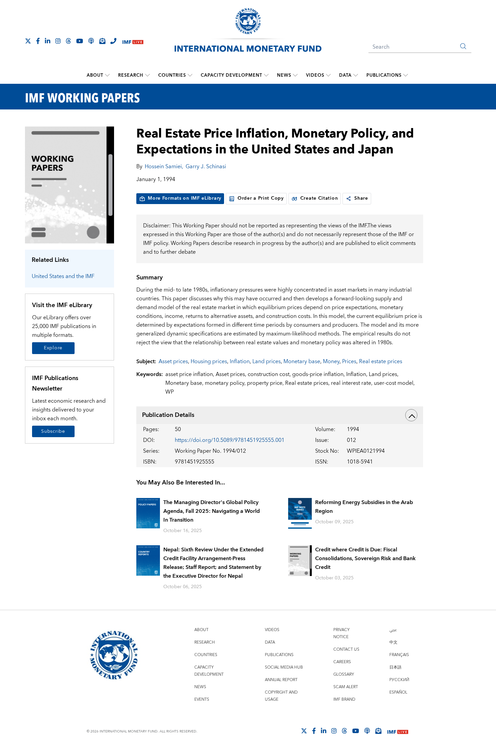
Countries (172, 75)
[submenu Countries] (190, 75)
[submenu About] (107, 75)
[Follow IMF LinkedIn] (47, 41)
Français (399, 654)
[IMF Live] (132, 41)
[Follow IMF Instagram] (58, 41)
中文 (393, 642)
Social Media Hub (284, 667)
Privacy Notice (341, 633)
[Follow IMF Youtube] (79, 41)
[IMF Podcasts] (367, 731)
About (95, 75)
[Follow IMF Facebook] (38, 41)
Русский (399, 679)
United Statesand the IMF (63, 276)
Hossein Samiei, (164, 166)
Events (201, 699)
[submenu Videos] (328, 75)
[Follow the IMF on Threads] (68, 41)
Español (398, 692)
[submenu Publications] (406, 75)
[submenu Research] (147, 75)
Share (361, 198)
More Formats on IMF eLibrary (184, 198)
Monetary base (301, 361)
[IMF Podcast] (91, 41)
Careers (342, 662)
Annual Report (281, 679)
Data (345, 75)
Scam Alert (345, 687)
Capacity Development (231, 75)
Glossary (343, 674)
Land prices (266, 361)
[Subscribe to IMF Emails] (102, 41)
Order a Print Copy (261, 198)
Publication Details (168, 415)
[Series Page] (69, 184)
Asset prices (173, 361)
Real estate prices (380, 361)
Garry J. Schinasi (206, 166)
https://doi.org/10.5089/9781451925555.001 (229, 440)
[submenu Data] (356, 75)
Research (130, 75)
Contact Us (346, 649)
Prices (349, 361)
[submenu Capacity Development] (266, 75)
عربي (393, 629)
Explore (53, 348)
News (284, 75)
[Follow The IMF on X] (28, 41)
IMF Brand (344, 699)
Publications (384, 75)
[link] (349, 199)
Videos (315, 75)
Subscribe (53, 431)
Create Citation (319, 198)
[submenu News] (295, 75)
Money (331, 361)
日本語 (395, 667)
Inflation (240, 361)
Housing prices (209, 361)
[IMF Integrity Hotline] (113, 41)
